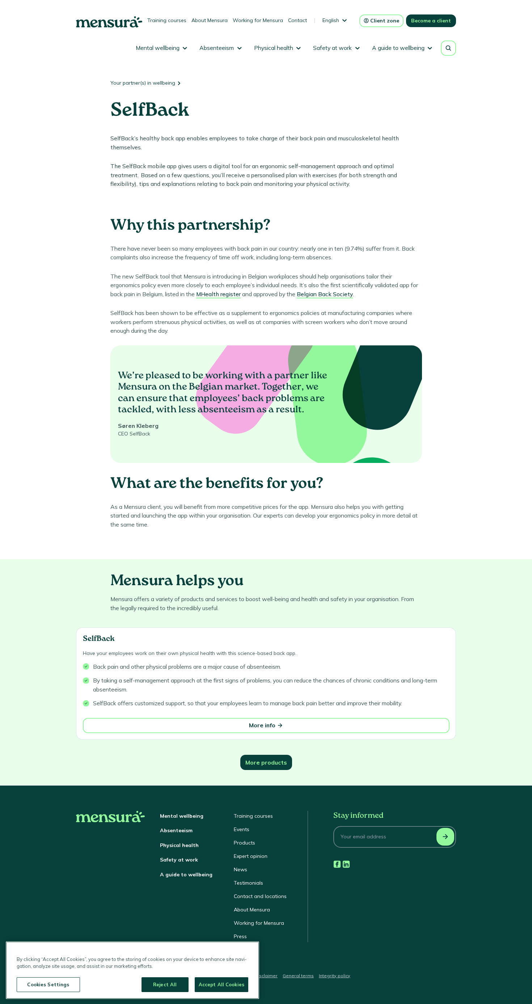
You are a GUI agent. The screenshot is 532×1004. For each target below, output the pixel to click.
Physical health (179, 845)
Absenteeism (176, 830)
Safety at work (179, 859)
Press (240, 936)
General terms (298, 975)
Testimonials (248, 883)
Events (241, 829)
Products (244, 842)
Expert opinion (250, 856)
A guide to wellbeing (186, 874)
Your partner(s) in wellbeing (142, 83)
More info (262, 725)
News (240, 869)
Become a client (431, 20)
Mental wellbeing (181, 816)
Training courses (166, 20)
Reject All (165, 984)
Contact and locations (260, 896)
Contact (297, 20)
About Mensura (209, 20)
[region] (132, 970)
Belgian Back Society (325, 294)
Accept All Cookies (221, 984)
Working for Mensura (258, 20)
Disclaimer (266, 975)
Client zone (384, 20)
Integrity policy (334, 975)
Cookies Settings (48, 984)
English (330, 20)
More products (266, 762)
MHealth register (218, 294)
